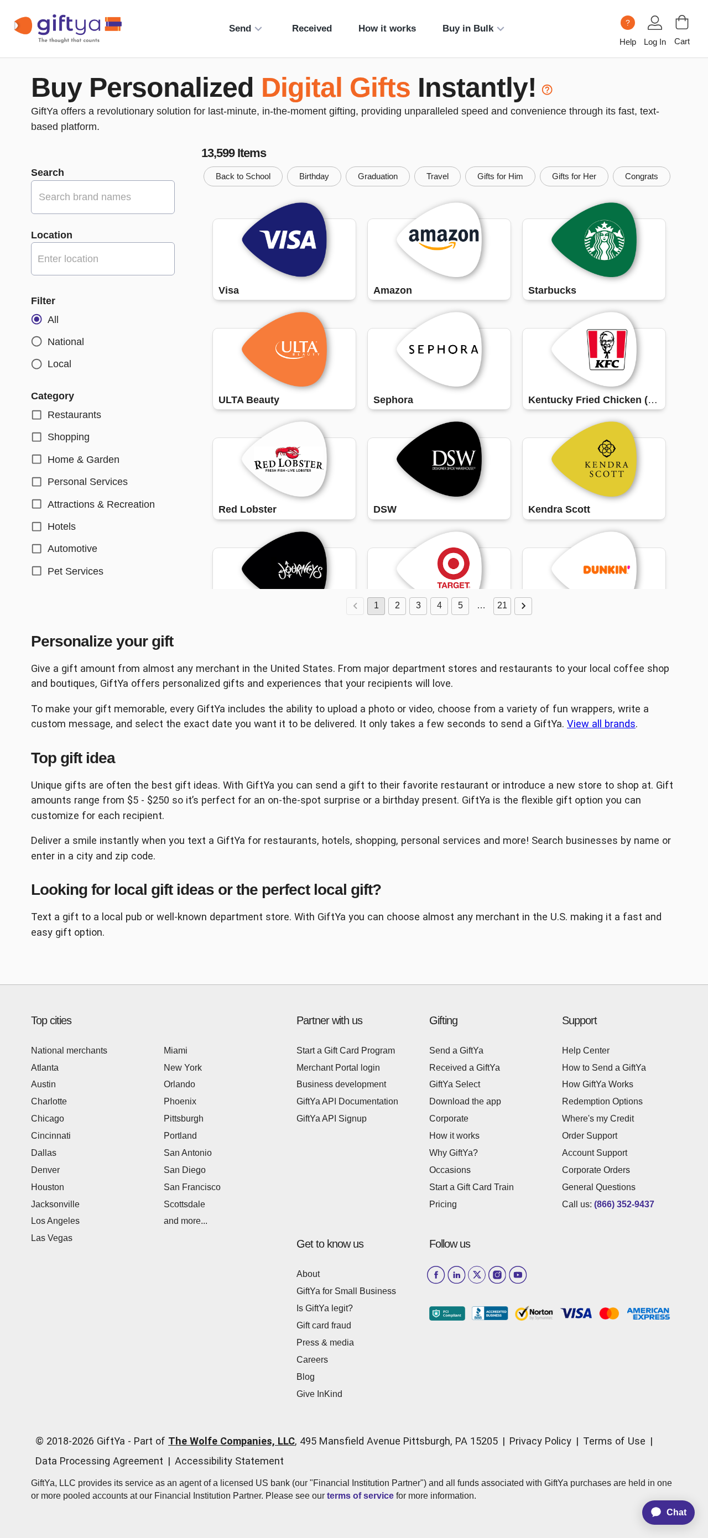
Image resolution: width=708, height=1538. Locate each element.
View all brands (601, 723)
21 (502, 605)
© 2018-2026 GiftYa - (83, 1441)
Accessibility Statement (229, 1461)
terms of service (360, 1495)
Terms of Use (614, 1441)
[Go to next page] (523, 606)
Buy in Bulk (467, 28)
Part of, (316, 1441)
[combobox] (103, 258)
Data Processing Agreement (99, 1461)
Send (240, 28)
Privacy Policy (540, 1441)
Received (312, 28)
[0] (682, 22)
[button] (243, 176)
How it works (387, 28)
